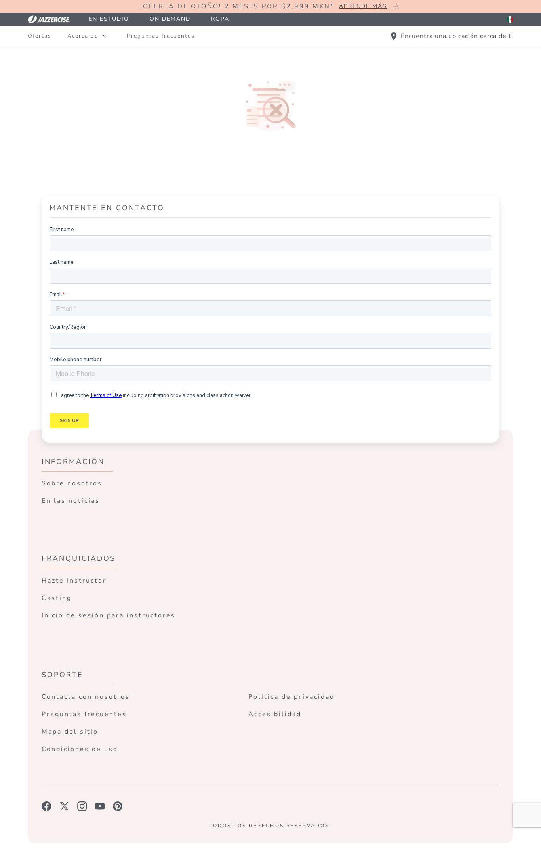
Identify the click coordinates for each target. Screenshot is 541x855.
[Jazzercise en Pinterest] (118, 806)
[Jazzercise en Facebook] (46, 806)
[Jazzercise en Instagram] (82, 806)
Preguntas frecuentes (161, 36)
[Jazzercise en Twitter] (64, 806)
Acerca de (82, 36)
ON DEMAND (170, 19)
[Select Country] (510, 19)
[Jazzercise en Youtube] (100, 806)
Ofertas (39, 36)
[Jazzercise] (53, 19)
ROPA (220, 19)
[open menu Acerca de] (104, 36)
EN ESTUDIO (109, 19)
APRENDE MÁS (363, 6)
